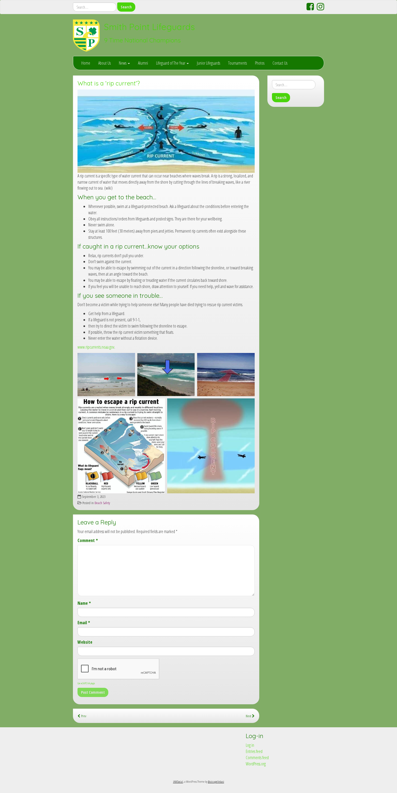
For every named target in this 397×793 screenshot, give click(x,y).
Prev (83, 715)
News (123, 63)
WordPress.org (256, 764)
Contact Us (279, 63)
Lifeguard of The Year (171, 63)
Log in (250, 745)
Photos (259, 63)
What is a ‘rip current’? (109, 83)
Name (84, 603)
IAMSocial (178, 781)
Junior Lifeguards (208, 63)
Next (249, 715)
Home (85, 63)
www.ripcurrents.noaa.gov (96, 347)
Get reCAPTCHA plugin (86, 683)
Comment (88, 540)
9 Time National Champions (142, 40)
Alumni (143, 63)
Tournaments (237, 63)
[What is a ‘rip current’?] (166, 131)
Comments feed (257, 758)
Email (84, 623)
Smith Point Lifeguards (149, 26)
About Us (104, 63)
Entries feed (254, 751)
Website (85, 642)
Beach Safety (102, 502)
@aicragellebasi (216, 781)
